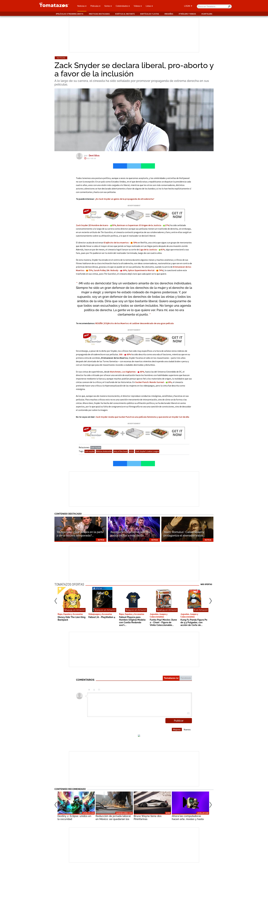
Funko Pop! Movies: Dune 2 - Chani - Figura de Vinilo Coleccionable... (163, 622)
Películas (94, 6)
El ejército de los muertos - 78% (120, 242)
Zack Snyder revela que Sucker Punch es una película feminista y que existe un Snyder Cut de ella (142, 416)
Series (107, 6)
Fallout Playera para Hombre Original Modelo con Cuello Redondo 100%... (132, 621)
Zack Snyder (82, 225)
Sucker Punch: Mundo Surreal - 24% (153, 382)
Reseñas (169, 14)
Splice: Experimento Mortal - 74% (145, 270)
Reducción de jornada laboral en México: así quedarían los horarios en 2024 (113, 819)
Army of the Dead (120, 451)
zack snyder (89, 451)
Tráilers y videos (188, 14)
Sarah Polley (100, 270)
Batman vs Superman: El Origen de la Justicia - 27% (143, 225)
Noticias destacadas (100, 14)
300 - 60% (125, 354)
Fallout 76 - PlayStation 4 (101, 617)
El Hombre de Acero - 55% (102, 225)
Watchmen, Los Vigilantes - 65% (127, 371)
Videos (137, 6)
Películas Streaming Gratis (70, 14)
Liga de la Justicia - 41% (152, 249)
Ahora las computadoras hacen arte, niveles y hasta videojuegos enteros (188, 819)
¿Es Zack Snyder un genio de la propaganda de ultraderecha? (124, 198)
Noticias (81, 6)
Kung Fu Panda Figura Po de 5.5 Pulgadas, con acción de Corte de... (193, 622)
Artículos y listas (150, 14)
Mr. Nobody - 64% (117, 270)
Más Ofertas (206, 584)
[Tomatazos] (53, 6)
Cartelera (207, 14)
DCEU (131, 451)
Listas (149, 6)
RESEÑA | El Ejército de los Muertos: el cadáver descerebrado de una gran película (134, 323)
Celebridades (122, 6)
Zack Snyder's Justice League (147, 451)
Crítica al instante (125, 14)
